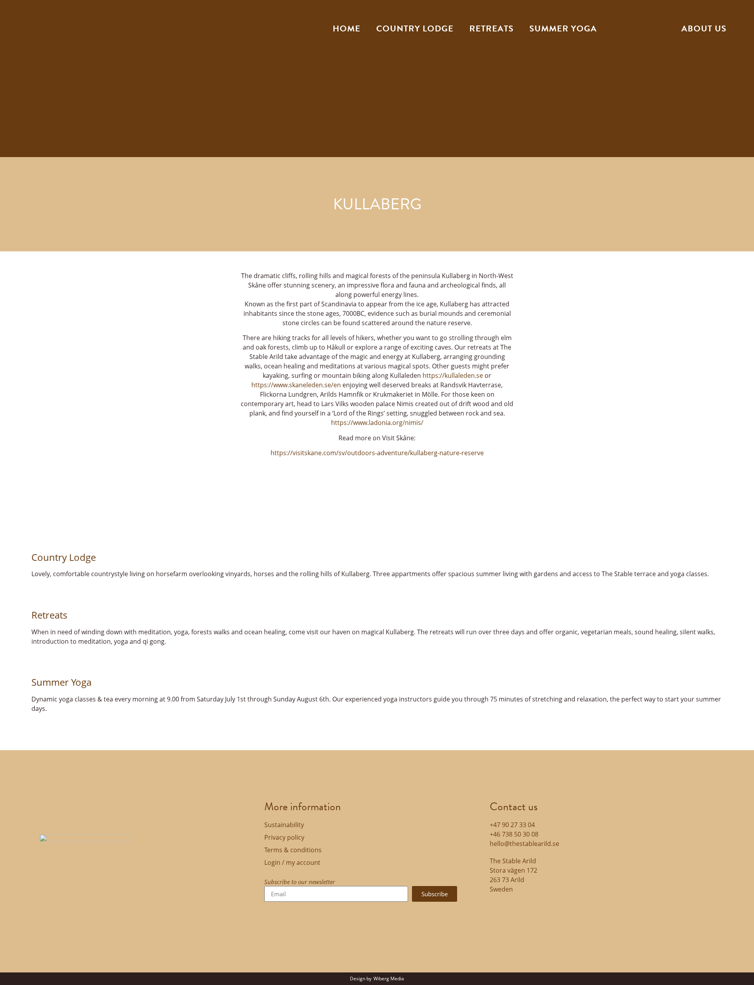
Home (347, 28)
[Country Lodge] (41, 536)
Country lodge (415, 28)
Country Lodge (63, 557)
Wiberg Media (388, 978)
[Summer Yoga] (41, 661)
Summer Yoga (61, 682)
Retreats (491, 28)
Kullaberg (639, 28)
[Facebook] (499, 911)
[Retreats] (41, 594)
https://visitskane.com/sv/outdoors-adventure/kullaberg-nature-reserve (377, 453)
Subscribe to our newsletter (299, 882)
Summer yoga (563, 28)
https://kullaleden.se (453, 375)
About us (704, 28)
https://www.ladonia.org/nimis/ (377, 422)
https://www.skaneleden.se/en (296, 385)
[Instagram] (521, 911)
